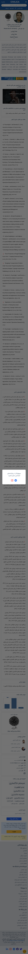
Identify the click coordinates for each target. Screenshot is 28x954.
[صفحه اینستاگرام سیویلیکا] (12, 480)
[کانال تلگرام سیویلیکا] (15, 480)
